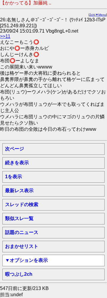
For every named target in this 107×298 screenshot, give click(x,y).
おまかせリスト (21, 246)
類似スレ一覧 (19, 218)
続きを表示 (17, 162)
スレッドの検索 (21, 204)
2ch (92, 14)
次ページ (14, 148)
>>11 (5, 36)
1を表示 (13, 176)
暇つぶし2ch (18, 274)
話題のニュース (21, 232)
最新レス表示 (19, 190)
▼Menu (100, 14)
